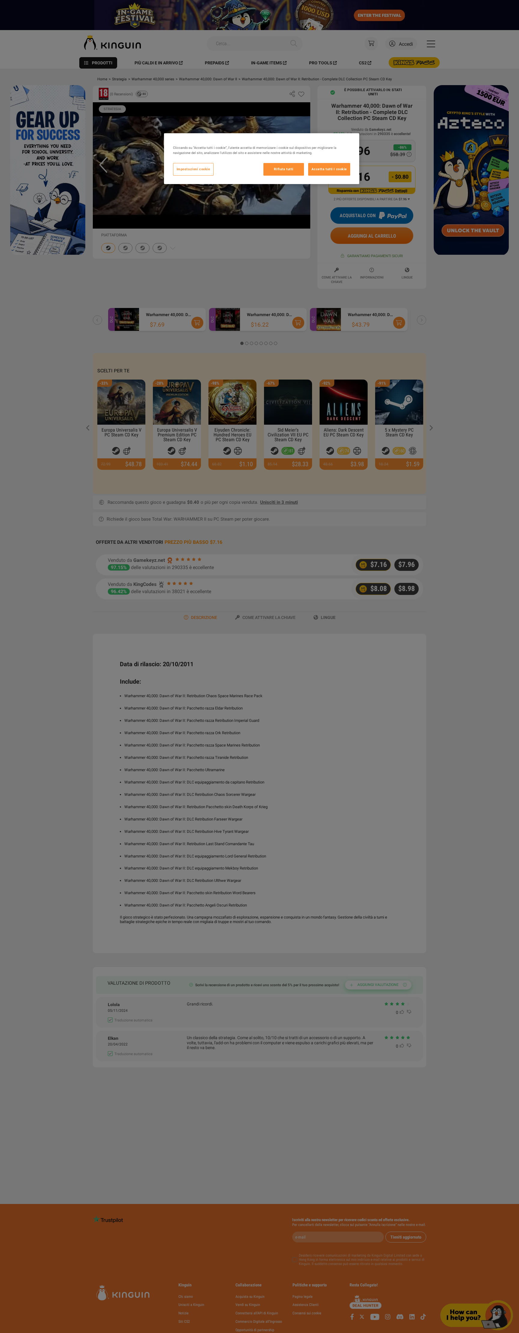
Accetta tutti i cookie (329, 169)
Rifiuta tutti (283, 169)
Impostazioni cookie (193, 169)
